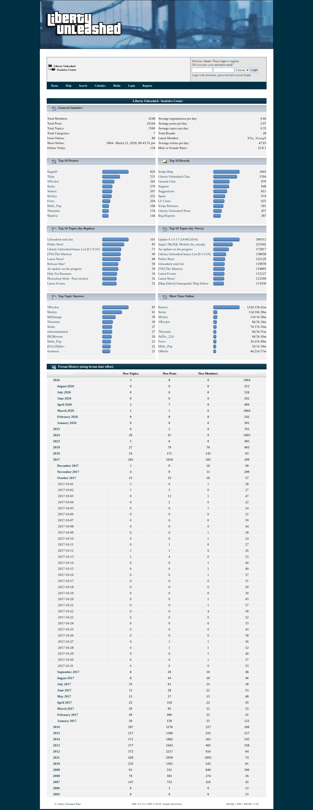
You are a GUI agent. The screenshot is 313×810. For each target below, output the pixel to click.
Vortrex (52, 191)
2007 (56, 782)
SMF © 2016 (154, 804)
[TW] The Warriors (59, 254)
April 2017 (64, 702)
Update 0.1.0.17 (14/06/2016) (178, 239)
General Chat (167, 181)
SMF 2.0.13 (138, 804)
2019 (56, 447)
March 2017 (65, 708)
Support (163, 186)
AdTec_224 (166, 336)
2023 (56, 441)
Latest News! (55, 259)
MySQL (230, 804)
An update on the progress (64, 269)
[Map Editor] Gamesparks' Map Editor (183, 283)
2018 (56, 453)
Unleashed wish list (60, 239)
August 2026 (65, 386)
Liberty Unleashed (64, 66)
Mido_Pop (54, 206)
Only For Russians (59, 273)
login (223, 61)
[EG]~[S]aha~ (56, 346)
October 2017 (66, 478)
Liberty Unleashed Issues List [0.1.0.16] (73, 249)
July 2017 (64, 684)
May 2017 (64, 696)
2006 (56, 788)
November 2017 (68, 472)
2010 (56, 763)
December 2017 (68, 466)
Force (51, 201)
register (234, 61)
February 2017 (67, 715)
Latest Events (56, 283)
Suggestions (166, 191)
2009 (56, 770)
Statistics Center (66, 69)
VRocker (53, 181)
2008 (56, 776)
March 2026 (65, 410)
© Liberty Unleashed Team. (67, 804)
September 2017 (68, 672)
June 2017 (64, 690)
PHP (239, 804)
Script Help (165, 171)
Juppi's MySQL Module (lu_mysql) (181, 244)
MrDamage (54, 317)
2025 (56, 429)
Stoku (51, 186)
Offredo (163, 351)
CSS (256, 804)
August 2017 (65, 678)
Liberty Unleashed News (174, 211)
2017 (56, 459)
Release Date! (56, 264)
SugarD (52, 171)
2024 (56, 435)
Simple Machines (172, 804)
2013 (56, 745)
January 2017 (67, 721)
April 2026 (64, 404)
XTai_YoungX (256, 138)
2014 (56, 739)
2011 (56, 757)
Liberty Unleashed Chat (174, 176)
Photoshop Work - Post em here (67, 278)
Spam (162, 196)
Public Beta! (55, 244)
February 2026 (67, 417)
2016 (56, 727)
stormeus (53, 351)
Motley (52, 196)
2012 (56, 751)
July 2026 (64, 392)
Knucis (163, 307)
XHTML (248, 804)
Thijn (51, 176)
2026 (56, 380)
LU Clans (164, 201)
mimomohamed (57, 331)
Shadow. (52, 215)
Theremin (53, 211)
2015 (56, 733)
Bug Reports (166, 215)
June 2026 (64, 398)
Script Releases (168, 206)
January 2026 (67, 423)
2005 (56, 794)
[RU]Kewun (55, 336)
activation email (223, 65)
